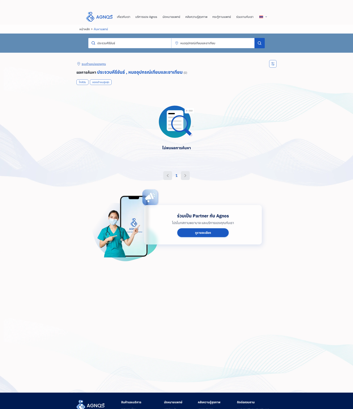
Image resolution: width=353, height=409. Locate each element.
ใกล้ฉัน (82, 82)
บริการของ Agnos (146, 17)
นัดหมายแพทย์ (171, 17)
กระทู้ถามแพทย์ (221, 17)
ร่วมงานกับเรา (245, 17)
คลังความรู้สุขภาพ (196, 17)
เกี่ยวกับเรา (123, 17)
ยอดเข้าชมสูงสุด (100, 82)
